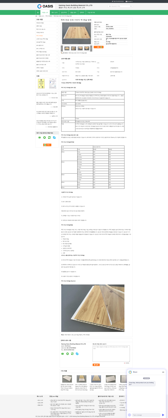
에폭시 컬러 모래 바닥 (42, 71)
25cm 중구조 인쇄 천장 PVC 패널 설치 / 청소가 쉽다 (61, 401)
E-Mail (122, 405)
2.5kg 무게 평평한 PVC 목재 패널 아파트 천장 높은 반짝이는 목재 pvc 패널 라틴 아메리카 (110, 387)
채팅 (98, 47)
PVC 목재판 (49, 16)
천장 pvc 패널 (40, 23)
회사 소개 (54, 12)
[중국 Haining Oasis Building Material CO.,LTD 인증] (41, 83)
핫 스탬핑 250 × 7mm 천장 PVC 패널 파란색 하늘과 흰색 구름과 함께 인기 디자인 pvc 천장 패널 (61, 413)
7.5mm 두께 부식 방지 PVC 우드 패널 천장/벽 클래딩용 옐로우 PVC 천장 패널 (96, 387)
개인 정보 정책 (39, 416)
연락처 (82, 12)
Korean (130, 1)
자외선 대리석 (40, 32)
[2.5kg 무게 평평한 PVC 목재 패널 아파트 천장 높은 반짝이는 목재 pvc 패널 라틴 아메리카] (111, 379)
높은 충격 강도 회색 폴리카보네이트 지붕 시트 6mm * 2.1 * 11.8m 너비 (107, 402)
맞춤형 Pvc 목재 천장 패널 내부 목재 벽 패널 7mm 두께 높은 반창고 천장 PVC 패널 (67, 387)
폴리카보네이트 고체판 (42, 58)
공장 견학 (40, 402)
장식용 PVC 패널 (40, 42)
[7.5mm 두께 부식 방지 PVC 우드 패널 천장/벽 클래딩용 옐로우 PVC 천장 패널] (96, 379)
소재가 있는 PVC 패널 (42, 39)
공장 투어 (64, 12)
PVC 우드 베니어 (40, 29)
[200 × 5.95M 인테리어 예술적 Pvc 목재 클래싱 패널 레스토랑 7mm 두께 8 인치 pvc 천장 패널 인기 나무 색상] (81, 379)
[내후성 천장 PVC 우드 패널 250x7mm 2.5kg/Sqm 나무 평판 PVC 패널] (125, 379)
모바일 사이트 (125, 410)
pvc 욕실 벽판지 (78, 334)
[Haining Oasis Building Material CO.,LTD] (46, 6)
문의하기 (122, 400)
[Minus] (163, 372)
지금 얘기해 (91, 12)
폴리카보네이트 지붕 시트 (43, 55)
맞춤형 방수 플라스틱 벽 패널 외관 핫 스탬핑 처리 (85, 412)
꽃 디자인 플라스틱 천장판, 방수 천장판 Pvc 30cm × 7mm (61, 405)
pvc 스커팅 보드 (40, 48)
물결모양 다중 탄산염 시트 (43, 61)
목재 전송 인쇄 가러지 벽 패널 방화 (78, 53)
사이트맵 (122, 407)
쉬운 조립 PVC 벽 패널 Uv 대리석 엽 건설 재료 (85, 406)
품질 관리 (73, 12)
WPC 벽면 (39, 26)
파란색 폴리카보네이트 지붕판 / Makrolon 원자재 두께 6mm (107, 410)
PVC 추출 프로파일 (41, 51)
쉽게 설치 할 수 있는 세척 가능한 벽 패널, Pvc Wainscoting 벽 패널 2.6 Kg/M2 (85, 402)
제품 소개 (45, 12)
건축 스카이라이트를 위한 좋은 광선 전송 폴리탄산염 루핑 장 (107, 414)
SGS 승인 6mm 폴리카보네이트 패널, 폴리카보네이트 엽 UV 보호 (107, 406)
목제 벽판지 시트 (69, 334)
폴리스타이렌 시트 (41, 64)
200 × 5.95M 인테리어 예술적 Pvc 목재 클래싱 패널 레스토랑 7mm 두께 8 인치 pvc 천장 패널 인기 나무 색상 (81, 388)
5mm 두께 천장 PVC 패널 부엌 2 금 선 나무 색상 (60, 408)
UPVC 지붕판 (40, 67)
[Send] (163, 415)
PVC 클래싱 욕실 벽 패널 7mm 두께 (85, 409)
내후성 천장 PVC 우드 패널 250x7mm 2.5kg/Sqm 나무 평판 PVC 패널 (124, 387)
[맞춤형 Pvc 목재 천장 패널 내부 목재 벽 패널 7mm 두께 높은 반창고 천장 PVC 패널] (67, 379)
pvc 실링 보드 (40, 45)
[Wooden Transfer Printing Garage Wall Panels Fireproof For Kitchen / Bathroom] (76, 33)
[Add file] (129, 415)
